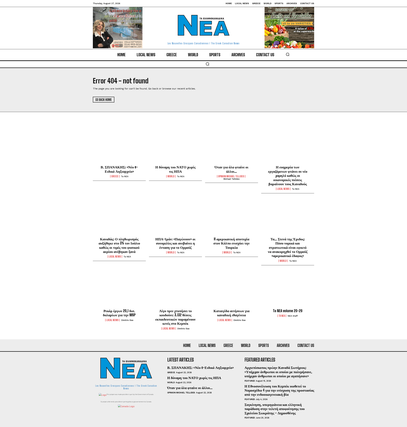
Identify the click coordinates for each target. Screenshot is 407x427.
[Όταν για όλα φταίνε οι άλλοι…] (231, 146)
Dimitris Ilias (127, 320)
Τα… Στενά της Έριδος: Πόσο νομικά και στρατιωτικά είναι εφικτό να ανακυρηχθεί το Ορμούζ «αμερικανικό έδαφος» (287, 247)
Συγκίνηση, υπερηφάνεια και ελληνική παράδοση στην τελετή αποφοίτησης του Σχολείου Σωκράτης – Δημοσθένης (275, 408)
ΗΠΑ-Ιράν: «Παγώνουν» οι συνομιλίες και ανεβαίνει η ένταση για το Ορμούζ (175, 243)
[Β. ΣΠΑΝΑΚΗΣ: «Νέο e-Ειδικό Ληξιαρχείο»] (119, 146)
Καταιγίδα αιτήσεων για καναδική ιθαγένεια (231, 313)
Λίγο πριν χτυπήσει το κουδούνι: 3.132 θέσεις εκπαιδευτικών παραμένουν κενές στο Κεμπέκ (175, 317)
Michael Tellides (231, 179)
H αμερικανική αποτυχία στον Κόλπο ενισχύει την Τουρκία (231, 243)
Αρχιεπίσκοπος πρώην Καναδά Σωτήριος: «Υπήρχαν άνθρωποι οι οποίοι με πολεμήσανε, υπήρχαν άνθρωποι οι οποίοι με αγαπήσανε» (278, 371)
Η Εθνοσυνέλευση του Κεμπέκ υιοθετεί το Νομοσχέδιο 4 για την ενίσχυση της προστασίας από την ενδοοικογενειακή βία (279, 390)
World (170, 176)
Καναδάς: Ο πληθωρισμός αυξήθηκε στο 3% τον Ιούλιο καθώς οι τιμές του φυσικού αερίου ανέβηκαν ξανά (119, 245)
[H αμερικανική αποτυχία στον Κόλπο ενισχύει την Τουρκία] (231, 218)
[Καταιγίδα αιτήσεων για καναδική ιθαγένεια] (231, 289)
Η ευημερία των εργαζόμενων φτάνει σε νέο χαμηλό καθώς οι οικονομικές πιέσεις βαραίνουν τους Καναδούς (287, 175)
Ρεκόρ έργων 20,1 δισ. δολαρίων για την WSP (119, 313)
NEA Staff (293, 316)
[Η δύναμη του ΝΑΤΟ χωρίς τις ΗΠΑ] (175, 146)
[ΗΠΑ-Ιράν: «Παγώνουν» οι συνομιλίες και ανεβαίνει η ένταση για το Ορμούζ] (175, 218)
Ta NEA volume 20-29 (287, 311)
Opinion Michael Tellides (231, 176)
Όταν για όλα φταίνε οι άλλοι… (231, 169)
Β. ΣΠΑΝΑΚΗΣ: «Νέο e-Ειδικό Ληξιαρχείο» (119, 169)
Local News (283, 189)
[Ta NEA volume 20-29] (287, 289)
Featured (250, 381)
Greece (114, 176)
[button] (287, 54)
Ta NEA (124, 176)
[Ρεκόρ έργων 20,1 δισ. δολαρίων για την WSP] (119, 289)
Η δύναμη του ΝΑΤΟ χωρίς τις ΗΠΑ (175, 169)
